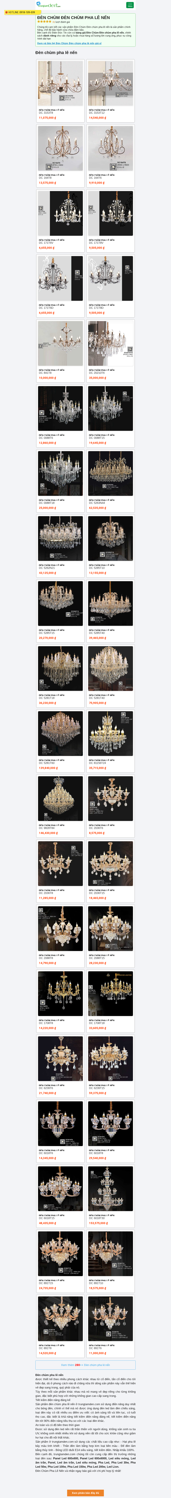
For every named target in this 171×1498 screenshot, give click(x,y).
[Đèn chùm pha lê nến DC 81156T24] (110, 733)
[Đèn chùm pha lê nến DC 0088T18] (60, 473)
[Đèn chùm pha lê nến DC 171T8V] (110, 213)
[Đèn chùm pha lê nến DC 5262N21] (60, 538)
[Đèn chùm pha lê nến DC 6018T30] (110, 1188)
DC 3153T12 (97, 112)
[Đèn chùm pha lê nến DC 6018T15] (60, 1188)
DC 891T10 (96, 1283)
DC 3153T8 (46, 112)
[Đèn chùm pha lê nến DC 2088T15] (110, 928)
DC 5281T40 (97, 698)
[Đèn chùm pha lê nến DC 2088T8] (60, 928)
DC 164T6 (95, 177)
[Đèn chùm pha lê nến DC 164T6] (110, 148)
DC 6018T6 (46, 1153)
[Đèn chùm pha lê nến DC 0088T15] (110, 408)
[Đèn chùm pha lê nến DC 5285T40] (110, 603)
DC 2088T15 (97, 958)
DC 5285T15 (46, 633)
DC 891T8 (45, 1348)
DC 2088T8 (46, 958)
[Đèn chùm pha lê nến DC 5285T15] (60, 603)
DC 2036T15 (97, 893)
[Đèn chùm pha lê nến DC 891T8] (60, 1318)
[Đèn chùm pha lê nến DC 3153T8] (60, 83)
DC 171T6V (46, 242)
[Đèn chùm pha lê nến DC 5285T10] (110, 538)
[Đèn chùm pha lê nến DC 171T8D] (110, 278)
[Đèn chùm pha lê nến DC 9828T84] (60, 798)
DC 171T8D (96, 307)
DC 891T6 (95, 1348)
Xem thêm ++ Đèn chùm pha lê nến (85, 1365)
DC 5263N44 (97, 503)
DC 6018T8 (96, 1153)
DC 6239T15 (97, 1088)
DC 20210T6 (97, 372)
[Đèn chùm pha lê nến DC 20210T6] (110, 343)
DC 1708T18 (97, 1023)
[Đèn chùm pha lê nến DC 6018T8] (110, 1123)
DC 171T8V (96, 242)
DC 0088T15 (97, 437)
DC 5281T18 (46, 698)
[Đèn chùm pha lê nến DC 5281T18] (60, 668)
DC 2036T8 (46, 893)
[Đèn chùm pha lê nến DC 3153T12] (110, 83)
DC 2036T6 (96, 828)
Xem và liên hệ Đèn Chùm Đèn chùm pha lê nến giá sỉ (69, 43)
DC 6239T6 (46, 1088)
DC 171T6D (46, 307)
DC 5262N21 (47, 568)
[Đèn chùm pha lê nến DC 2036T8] (60, 863)
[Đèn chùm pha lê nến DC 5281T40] (110, 668)
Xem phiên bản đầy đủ (85, 1492)
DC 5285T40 (97, 633)
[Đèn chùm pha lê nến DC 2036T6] (110, 798)
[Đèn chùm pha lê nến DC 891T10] (110, 1253)
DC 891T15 (46, 1283)
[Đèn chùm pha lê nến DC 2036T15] (110, 863)
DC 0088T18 (46, 503)
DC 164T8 (45, 177)
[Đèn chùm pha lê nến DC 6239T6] (60, 1058)
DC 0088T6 (46, 437)
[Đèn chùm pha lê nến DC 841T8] (60, 343)
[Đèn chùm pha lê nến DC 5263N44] (110, 473)
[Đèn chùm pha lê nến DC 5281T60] (60, 733)
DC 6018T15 (46, 1218)
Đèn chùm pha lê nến (51, 110)
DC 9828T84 (46, 828)
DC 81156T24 (97, 763)
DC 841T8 (45, 372)
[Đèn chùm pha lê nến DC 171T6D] (60, 278)
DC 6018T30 (97, 1218)
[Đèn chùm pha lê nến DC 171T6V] (60, 213)
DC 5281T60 (46, 763)
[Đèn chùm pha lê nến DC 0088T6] (60, 408)
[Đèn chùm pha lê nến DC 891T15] (60, 1253)
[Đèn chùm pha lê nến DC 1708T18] (110, 993)
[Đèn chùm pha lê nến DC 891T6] (110, 1318)
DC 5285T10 (97, 568)
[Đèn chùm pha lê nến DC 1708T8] (60, 993)
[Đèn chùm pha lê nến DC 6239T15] (110, 1058)
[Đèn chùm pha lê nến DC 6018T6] (60, 1123)
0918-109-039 (27, 12)
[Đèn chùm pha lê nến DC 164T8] (60, 148)
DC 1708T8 (46, 1023)
